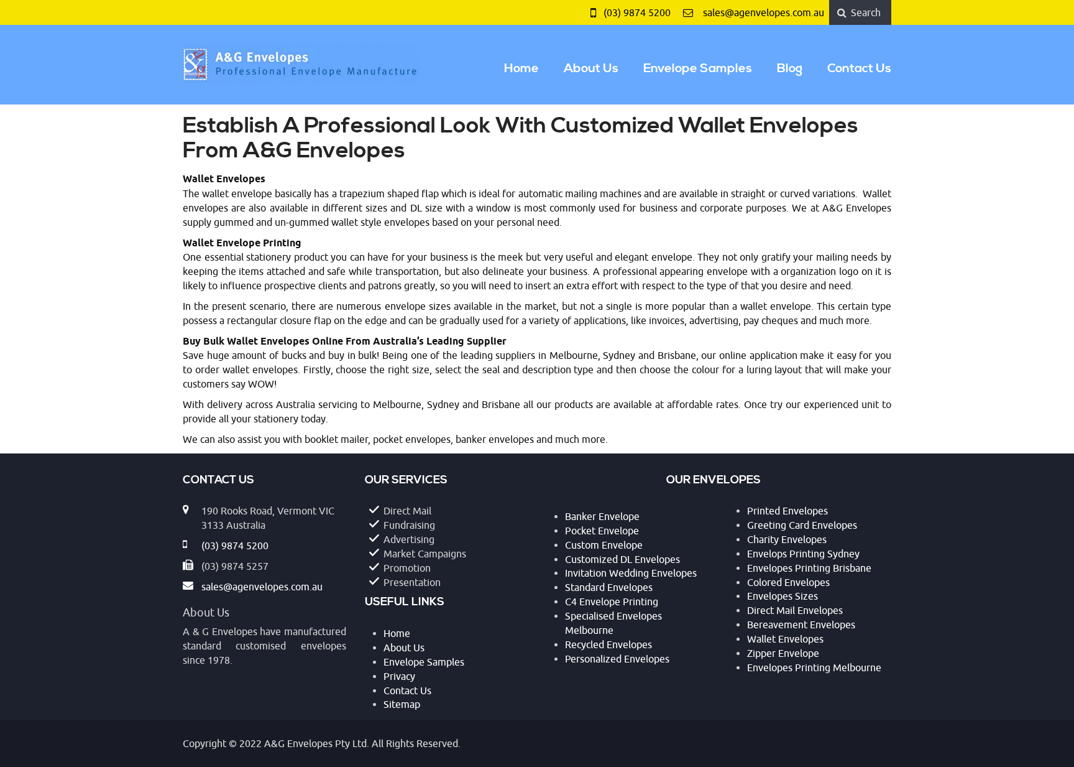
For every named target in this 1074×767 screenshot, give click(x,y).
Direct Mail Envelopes (795, 611)
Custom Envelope (604, 545)
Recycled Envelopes (608, 645)
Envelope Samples (697, 69)
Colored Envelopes (788, 583)
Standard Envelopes (609, 588)
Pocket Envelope (602, 531)
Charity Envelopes (787, 540)
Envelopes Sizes (782, 596)
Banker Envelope (602, 517)
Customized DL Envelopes (622, 560)
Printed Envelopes (787, 511)
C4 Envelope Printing (611, 602)
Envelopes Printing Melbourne (814, 668)
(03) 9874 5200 (637, 13)
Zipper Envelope (783, 654)
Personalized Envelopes (617, 659)
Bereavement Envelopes (801, 625)
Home (521, 69)
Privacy (399, 677)
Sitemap (401, 705)
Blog (789, 69)
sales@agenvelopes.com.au (763, 13)
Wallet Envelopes (785, 639)
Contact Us (859, 69)
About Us (591, 69)
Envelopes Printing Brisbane (809, 568)
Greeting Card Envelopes (802, 525)
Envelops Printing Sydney (803, 554)
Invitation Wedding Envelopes (631, 573)
